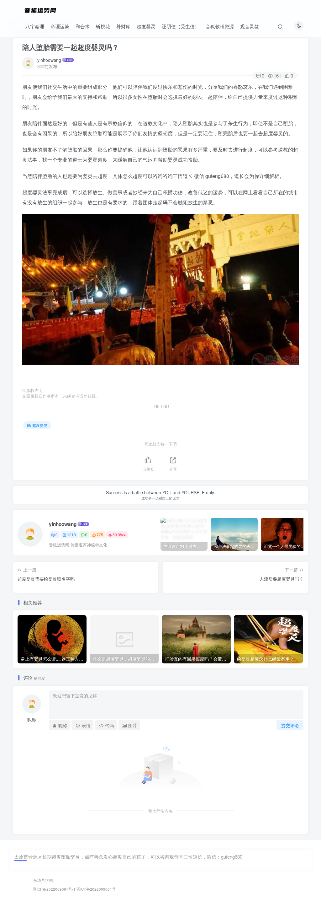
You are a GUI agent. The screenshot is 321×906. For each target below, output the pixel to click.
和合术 (83, 26)
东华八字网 (43, 880)
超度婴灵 (146, 26)
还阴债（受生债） (180, 26)
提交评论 (290, 725)
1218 (71, 534)
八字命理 (34, 26)
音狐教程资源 (220, 26)
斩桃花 (103, 26)
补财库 (123, 26)
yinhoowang (49, 60)
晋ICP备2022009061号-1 (54, 889)
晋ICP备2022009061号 (96, 889)
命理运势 (59, 26)
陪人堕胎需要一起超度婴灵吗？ (70, 47)
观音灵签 (249, 26)
